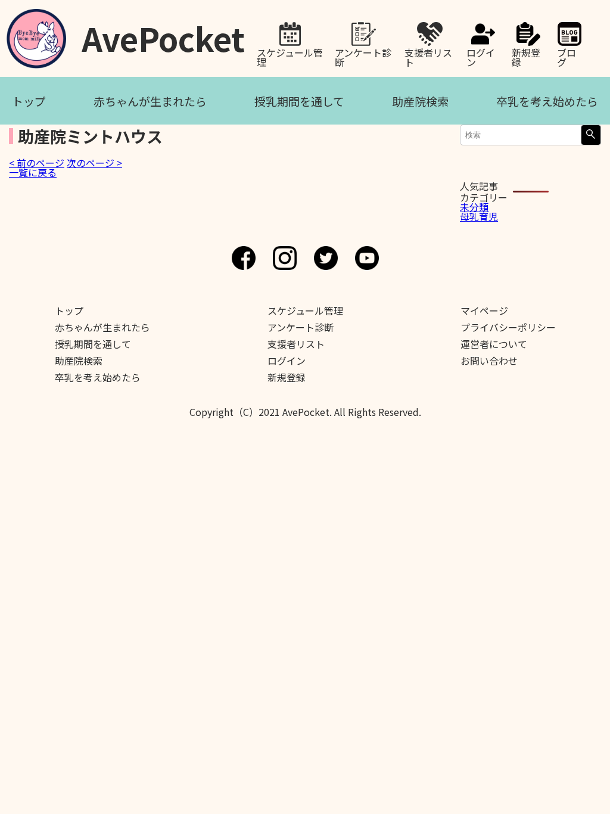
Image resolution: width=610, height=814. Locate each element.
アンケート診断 (363, 56)
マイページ (484, 310)
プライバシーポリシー (508, 327)
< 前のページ (36, 163)
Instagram (285, 258)
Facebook (244, 258)
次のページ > (94, 163)
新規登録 (526, 56)
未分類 (474, 207)
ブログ (566, 56)
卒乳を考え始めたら (547, 101)
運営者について (493, 344)
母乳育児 (479, 216)
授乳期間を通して (299, 101)
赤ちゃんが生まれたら (150, 101)
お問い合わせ (489, 360)
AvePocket (163, 34)
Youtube (367, 258)
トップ (29, 101)
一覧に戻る (33, 172)
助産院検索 (420, 101)
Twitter (326, 258)
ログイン (480, 56)
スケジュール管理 (290, 56)
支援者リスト (428, 56)
